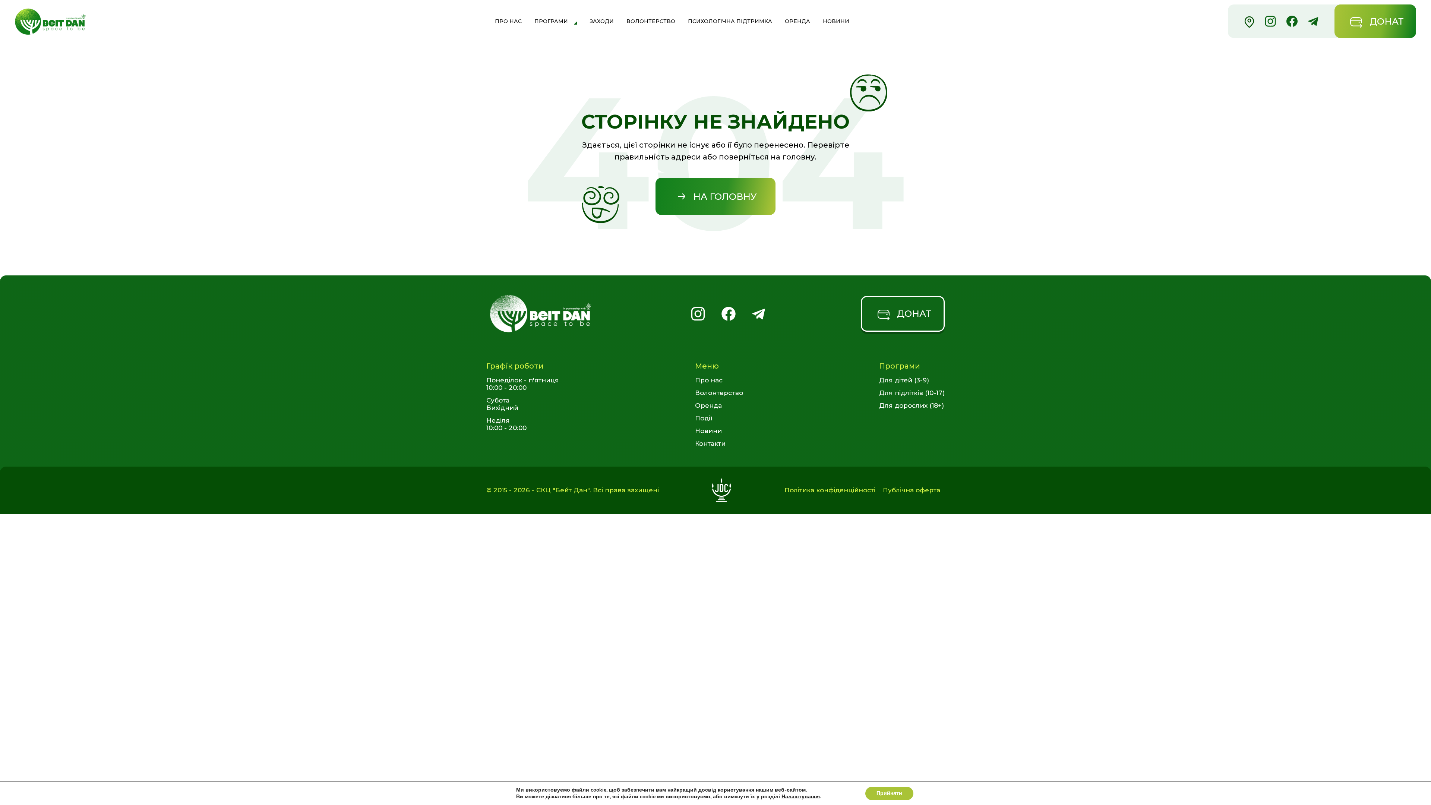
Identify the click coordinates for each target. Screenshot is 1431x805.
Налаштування (800, 796)
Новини (836, 21)
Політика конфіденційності (829, 490)
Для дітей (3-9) (904, 380)
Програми (551, 21)
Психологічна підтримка (730, 21)
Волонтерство (650, 21)
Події (704, 418)
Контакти (710, 443)
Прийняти (889, 793)
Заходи (602, 21)
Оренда (797, 21)
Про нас (508, 21)
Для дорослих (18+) (911, 405)
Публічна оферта (911, 490)
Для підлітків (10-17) (912, 393)
